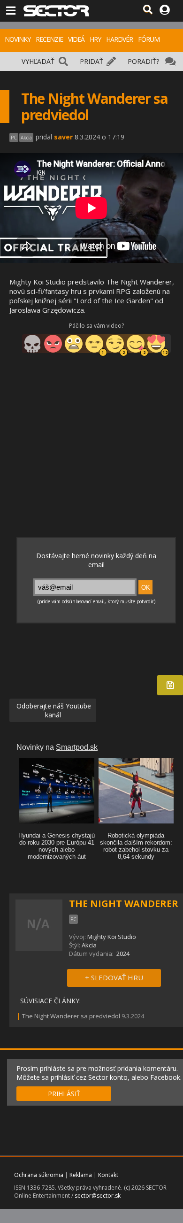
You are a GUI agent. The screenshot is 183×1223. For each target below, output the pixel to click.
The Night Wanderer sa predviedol (71, 1016)
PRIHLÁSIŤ (64, 1093)
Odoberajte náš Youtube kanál (53, 710)
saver (63, 136)
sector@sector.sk (98, 1196)
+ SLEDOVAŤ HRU (114, 977)
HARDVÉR (119, 39)
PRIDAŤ (91, 61)
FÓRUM (149, 39)
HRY (95, 39)
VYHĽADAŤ (38, 61)
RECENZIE (49, 39)
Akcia (89, 945)
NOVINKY (17, 39)
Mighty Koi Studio (111, 936)
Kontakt (108, 1175)
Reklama (80, 1175)
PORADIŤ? (143, 61)
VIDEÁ (76, 39)
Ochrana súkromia (38, 1175)
